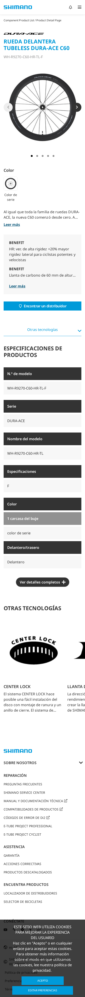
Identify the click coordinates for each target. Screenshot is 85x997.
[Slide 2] (37, 156)
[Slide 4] (48, 156)
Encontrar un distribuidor (45, 306)
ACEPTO (42, 981)
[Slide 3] (43, 156)
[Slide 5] (53, 156)
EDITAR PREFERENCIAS (42, 990)
